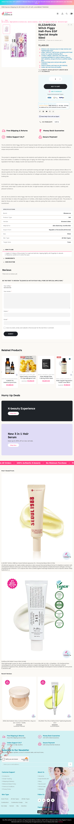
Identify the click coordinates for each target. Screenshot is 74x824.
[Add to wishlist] (15, 358)
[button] (67, 14)
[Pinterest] (43, 111)
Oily (17, 806)
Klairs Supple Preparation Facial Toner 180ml (46, 381)
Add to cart (55, 86)
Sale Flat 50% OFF (44, 779)
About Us (41, 776)
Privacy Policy (7, 789)
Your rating (7, 286)
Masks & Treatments (25, 374)
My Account (42, 784)
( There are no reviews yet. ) (54, 40)
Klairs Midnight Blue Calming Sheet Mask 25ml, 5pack (27, 378)
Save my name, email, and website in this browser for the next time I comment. (30, 328)
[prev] (68, 25)
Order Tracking (7, 779)
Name (6, 311)
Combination (5, 802)
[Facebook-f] (44, 800)
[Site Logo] (6, 13)
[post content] (10, 364)
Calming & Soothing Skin (47, 379)
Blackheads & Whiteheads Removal (64, 379)
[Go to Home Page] (2, 20)
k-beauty (44, 70)
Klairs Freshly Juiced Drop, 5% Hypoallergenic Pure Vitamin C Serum (10, 378)
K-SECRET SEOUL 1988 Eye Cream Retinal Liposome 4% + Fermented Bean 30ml (25, 563)
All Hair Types (15, 799)
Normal (11, 806)
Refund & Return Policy (9, 784)
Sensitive (23, 806)
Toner (39, 379)
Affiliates (41, 789)
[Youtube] (46, 111)
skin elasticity (53, 70)
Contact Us (6, 776)
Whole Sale (42, 786)
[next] (71, 25)
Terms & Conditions (8, 786)
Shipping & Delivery (8, 781)
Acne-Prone (4, 799)
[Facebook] (39, 111)
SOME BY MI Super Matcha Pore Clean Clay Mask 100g (64, 382)
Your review (8, 291)
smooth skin (63, 70)
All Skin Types (26, 799)
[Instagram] (49, 111)
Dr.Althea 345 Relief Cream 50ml (11, 661)
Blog (40, 781)
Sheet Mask (33, 374)
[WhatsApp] (53, 111)
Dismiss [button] (60, 822)
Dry (26, 802)
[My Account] (62, 14)
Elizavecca (46, 71)
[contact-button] (70, 764)
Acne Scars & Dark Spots (8, 374)
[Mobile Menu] (57, 14)
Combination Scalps (17, 802)
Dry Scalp (4, 806)
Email (6, 319)
